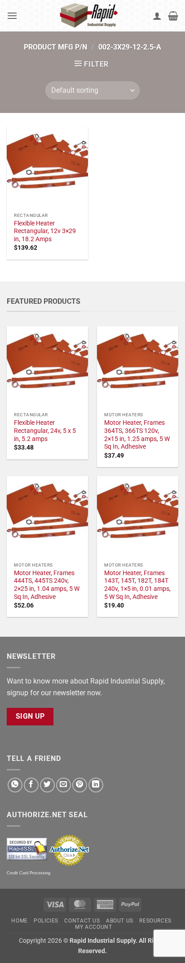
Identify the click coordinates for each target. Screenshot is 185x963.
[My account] (157, 16)
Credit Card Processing (28, 873)
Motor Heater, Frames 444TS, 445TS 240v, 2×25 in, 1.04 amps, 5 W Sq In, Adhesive (46, 584)
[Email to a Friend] (63, 785)
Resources (155, 921)
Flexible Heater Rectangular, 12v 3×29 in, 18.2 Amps (45, 231)
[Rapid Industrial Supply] (90, 16)
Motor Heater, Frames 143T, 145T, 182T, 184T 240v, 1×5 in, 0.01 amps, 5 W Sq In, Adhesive (137, 584)
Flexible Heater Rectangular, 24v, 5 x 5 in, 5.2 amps (45, 430)
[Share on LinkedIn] (95, 785)
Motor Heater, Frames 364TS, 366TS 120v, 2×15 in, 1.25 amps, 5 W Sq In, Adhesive (137, 434)
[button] (12, 15)
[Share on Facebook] (31, 785)
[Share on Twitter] (47, 785)
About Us (119, 921)
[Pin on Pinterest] (79, 785)
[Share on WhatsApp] (15, 785)
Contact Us (82, 921)
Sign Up (30, 716)
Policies (46, 921)
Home (19, 921)
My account (93, 927)
